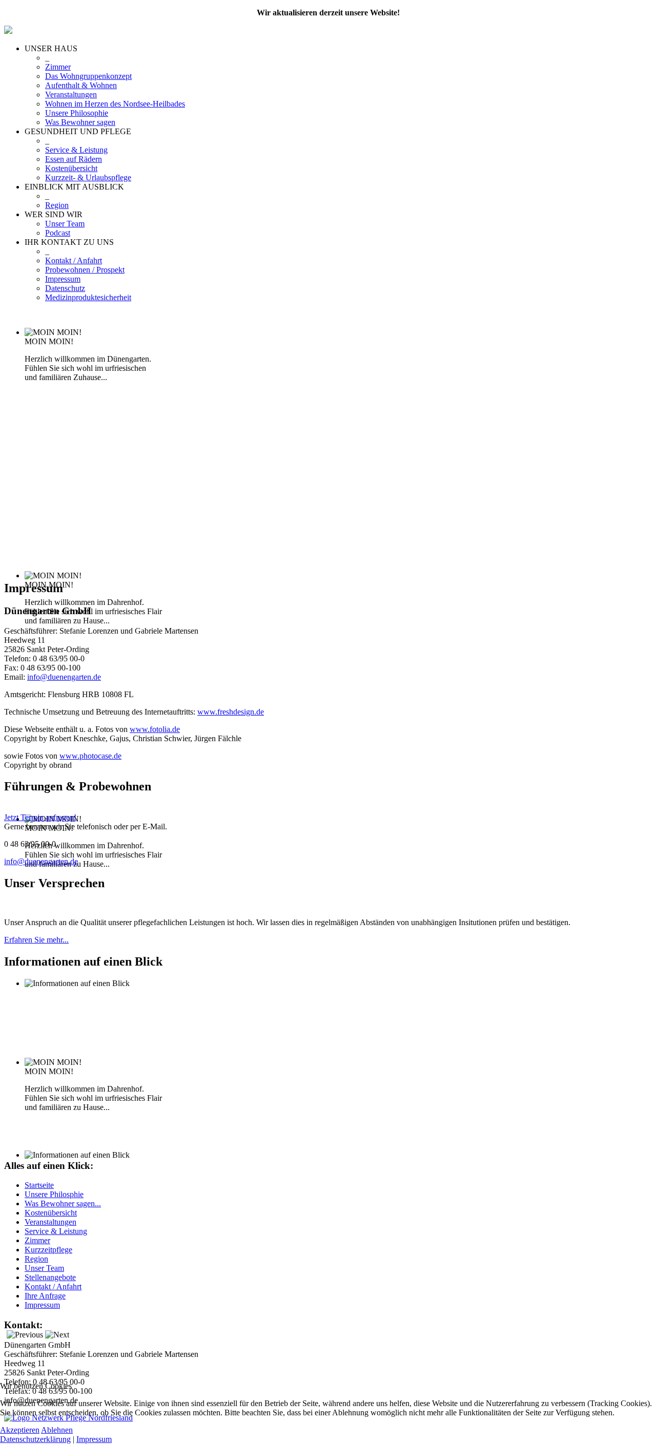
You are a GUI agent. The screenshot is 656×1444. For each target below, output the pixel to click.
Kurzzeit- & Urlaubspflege (88, 177)
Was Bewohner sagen (80, 122)
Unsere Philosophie (76, 113)
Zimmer (58, 66)
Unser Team (65, 223)
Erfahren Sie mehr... (36, 939)
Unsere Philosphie (54, 1194)
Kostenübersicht (71, 168)
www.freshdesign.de (230, 711)
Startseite (39, 1185)
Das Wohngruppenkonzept (88, 76)
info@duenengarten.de (64, 677)
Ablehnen (57, 1430)
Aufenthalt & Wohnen (81, 85)
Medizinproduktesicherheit (88, 297)
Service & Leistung (76, 149)
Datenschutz (65, 288)
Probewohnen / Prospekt (85, 269)
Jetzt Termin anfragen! (40, 817)
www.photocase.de (90, 755)
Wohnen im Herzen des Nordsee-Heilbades (115, 103)
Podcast (57, 232)
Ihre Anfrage (45, 1295)
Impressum (62, 279)
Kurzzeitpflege (48, 1249)
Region (57, 205)
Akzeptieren (19, 1430)
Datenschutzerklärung (35, 1439)
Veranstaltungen (71, 94)
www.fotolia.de (155, 729)
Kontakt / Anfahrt (73, 260)
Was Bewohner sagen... (63, 1203)
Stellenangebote (50, 1277)
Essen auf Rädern (73, 159)
